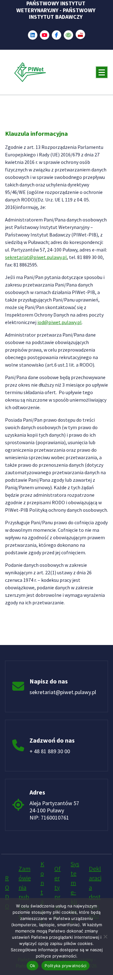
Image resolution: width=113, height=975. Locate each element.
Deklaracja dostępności (95, 892)
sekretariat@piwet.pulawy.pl (36, 257)
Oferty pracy (57, 892)
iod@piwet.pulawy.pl (59, 322)
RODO (7, 892)
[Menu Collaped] (101, 72)
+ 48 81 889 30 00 (50, 751)
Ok (32, 965)
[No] (105, 936)
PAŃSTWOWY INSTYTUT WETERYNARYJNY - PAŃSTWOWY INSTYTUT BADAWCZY (55, 10)
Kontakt (42, 892)
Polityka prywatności (65, 965)
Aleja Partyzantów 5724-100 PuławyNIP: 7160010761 (54, 810)
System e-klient (75, 892)
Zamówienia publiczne (25, 892)
